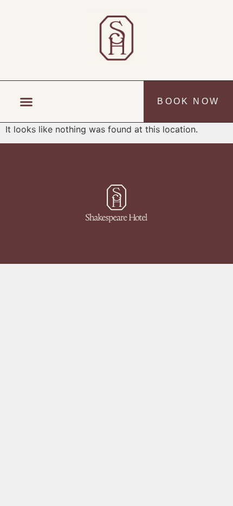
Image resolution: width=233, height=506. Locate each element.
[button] (26, 101)
